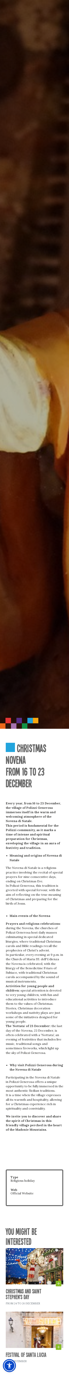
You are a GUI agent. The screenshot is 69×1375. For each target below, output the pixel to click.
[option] (34, 364)
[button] (62, 1370)
